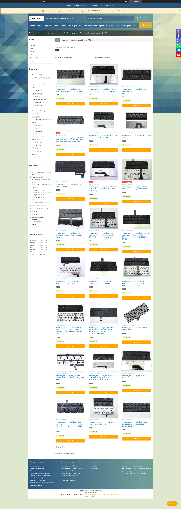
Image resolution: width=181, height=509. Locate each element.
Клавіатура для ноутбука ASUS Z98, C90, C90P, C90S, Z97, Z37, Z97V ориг (136, 91)
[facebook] (56, 50)
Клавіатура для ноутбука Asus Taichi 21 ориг (68, 185)
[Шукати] (132, 18)
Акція (32, 61)
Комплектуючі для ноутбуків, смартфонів (51, 33)
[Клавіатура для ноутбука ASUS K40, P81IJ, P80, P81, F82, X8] (103, 120)
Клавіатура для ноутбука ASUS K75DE (134, 377)
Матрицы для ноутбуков (69, 466)
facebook (95, 466)
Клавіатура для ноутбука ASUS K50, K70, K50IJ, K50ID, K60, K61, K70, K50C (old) (103, 189)
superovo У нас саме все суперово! (133, 466)
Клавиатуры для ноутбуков (70, 475)
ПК (80, 26)
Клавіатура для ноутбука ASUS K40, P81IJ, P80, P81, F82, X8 (103, 136)
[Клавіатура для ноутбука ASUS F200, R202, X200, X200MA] (103, 266)
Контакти (56, 26)
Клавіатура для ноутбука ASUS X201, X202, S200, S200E (68, 282)
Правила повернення (106, 26)
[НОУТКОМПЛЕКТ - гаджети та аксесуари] (36, 18)
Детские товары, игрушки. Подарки (134, 473)
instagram (95, 468)
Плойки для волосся (36, 471)
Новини (63, 26)
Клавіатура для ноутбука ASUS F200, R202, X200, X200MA (101, 282)
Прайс (32, 55)
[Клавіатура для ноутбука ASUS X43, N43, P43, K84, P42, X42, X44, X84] (103, 74)
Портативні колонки (36, 466)
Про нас (48, 26)
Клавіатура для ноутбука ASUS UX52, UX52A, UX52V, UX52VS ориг (69, 90)
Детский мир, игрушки (129, 471)
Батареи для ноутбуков (68, 471)
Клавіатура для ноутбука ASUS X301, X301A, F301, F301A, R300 (134, 188)
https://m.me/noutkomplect (40, 208)
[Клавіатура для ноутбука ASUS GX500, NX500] (136, 312)
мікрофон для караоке (37, 480)
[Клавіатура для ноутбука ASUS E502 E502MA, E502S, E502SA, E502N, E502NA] (136, 407)
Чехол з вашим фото (123, 26)
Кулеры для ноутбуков (68, 480)
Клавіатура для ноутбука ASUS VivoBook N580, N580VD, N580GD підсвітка (69, 235)
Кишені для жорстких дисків (39, 473)
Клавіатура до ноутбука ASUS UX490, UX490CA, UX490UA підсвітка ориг (70, 378)
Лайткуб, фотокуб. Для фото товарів (42, 483)
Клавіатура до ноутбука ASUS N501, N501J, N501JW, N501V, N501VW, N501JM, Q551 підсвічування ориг (101, 331)
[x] (58, 50)
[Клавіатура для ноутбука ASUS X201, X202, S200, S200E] (70, 266)
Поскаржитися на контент (94, 494)
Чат (174, 503)
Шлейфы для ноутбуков (69, 478)
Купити (70, 104)
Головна (33, 26)
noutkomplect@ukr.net (39, 205)
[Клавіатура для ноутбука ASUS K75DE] (136, 361)
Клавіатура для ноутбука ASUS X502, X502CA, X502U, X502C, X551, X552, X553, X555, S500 (136, 283)
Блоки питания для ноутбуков (70, 473)
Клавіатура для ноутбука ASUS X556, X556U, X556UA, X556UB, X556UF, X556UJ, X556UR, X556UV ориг (69, 331)
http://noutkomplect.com (39, 202)
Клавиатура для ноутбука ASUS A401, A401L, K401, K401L (102, 423)
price (76, 26)
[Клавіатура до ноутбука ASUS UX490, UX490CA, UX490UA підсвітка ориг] (70, 361)
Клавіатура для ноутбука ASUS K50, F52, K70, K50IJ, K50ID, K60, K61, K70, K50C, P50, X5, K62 (103, 378)
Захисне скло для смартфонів (40, 475)
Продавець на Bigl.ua (91, 492)
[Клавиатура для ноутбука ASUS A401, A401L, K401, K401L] (103, 407)
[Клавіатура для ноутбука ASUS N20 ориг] (136, 120)
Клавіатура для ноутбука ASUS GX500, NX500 (134, 329)
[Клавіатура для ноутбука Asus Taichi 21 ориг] (70, 169)
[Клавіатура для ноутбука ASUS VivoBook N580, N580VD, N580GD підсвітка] (70, 218)
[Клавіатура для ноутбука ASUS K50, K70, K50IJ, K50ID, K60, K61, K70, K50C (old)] (103, 169)
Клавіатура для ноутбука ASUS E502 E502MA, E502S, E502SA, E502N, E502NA (134, 424)
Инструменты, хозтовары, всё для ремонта (136, 468)
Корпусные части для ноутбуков (71, 468)
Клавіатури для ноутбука (75, 33)
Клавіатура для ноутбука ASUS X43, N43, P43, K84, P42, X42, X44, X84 (103, 90)
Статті (70, 26)
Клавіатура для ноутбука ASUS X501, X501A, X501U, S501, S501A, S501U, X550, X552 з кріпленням (102, 235)
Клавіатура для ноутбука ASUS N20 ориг (136, 136)
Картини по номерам (37, 468)
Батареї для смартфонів (38, 478)
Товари (39, 26)
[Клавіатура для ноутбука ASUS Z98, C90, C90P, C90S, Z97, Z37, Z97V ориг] (136, 74)
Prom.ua (100, 491)
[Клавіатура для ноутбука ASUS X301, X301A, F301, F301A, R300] (136, 169)
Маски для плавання (36, 485)
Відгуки (33, 51)
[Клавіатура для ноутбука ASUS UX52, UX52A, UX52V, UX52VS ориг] (70, 74)
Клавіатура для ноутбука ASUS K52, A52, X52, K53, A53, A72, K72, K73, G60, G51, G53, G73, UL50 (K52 (70, 140)
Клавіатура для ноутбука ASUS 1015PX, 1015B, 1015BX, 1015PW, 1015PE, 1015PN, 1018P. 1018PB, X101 (69, 425)
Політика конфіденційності (112, 494)
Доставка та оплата (90, 26)
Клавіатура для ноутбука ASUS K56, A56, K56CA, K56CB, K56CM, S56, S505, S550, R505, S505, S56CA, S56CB (136, 236)
